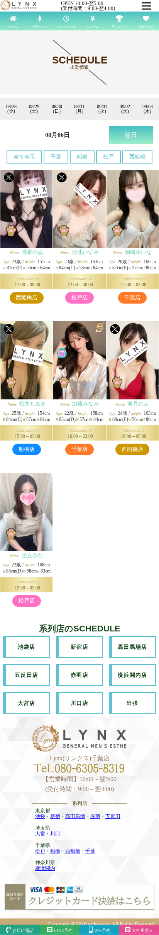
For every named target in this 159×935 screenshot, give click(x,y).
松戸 (108, 157)
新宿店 (79, 647)
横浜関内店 (132, 675)
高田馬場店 (132, 647)
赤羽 (95, 816)
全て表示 (24, 157)
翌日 (131, 135)
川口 (55, 833)
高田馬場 (75, 816)
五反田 (112, 816)
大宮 (40, 833)
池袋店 (27, 647)
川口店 (79, 703)
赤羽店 (79, 675)
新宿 (55, 816)
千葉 (56, 157)
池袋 (40, 816)
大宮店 (27, 703)
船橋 (82, 157)
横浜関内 (45, 868)
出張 (133, 703)
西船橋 (137, 157)
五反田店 (27, 675)
